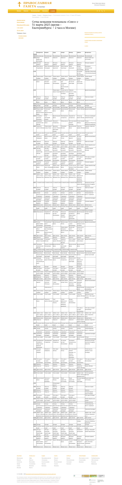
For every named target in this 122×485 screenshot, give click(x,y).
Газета (56, 455)
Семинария (94, 455)
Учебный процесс (95, 458)
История (19, 467)
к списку (86, 45)
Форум (30, 467)
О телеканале (32, 463)
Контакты (45, 11)
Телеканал (32, 455)
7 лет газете (20, 27)
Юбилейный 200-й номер (23, 25)
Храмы (18, 463)
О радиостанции (45, 461)
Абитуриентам (94, 459)
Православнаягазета (37, 4)
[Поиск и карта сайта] (102, 11)
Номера (19, 11)
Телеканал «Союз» (47, 15)
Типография (82, 455)
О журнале (69, 461)
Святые (18, 465)
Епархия (19, 455)
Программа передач (46, 458)
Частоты (44, 463)
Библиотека (94, 463)
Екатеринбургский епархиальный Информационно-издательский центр (41, 474)
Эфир (30, 458)
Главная (34, 15)
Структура (19, 461)
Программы (32, 461)
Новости (26, 11)
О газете (53, 11)
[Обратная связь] (99, 11)
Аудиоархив (44, 459)
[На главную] (97, 11)
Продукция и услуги (83, 458)
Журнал (69, 455)
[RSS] (104, 10)
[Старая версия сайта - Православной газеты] (93, 477)
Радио (43, 455)
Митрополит (20, 458)
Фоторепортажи (35, 11)
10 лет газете (20, 30)
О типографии (82, 459)
